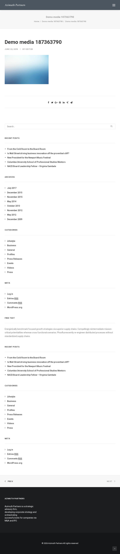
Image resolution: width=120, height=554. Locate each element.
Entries (12, 298)
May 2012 (11, 215)
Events (10, 263)
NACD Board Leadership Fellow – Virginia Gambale (31, 166)
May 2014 (11, 201)
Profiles (11, 254)
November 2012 (14, 210)
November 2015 (14, 197)
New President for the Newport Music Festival (29, 157)
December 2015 (14, 192)
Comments (14, 303)
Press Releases (14, 259)
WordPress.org (14, 307)
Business (11, 245)
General (11, 250)
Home (36, 21)
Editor (29, 49)
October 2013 (13, 206)
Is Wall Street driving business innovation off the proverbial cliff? (38, 153)
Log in (10, 294)
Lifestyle (11, 241)
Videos (10, 268)
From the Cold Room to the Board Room (26, 149)
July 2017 (11, 188)
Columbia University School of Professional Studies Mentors (36, 162)
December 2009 (14, 219)
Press (10, 272)
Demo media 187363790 (52, 21)
